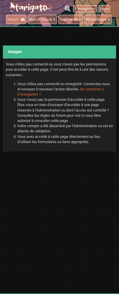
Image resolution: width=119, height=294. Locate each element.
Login (104, 8)
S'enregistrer (85, 8)
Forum (14, 19)
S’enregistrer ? (29, 94)
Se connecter (91, 89)
